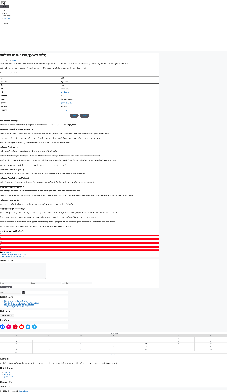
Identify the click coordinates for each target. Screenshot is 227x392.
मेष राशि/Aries (65, 92)
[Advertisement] (113, 38)
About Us (7, 372)
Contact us (7, 378)
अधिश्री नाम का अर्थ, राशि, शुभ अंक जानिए (14, 254)
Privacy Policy (8, 376)
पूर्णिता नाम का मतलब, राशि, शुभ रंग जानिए (15, 301)
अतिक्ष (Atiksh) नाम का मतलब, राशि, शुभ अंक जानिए (19, 305)
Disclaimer (7, 374)
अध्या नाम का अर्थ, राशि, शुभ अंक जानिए (13, 256)
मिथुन (62, 110)
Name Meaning (7, 252)
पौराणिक (6, 24)
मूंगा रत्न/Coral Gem (67, 103)
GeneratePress (23, 391)
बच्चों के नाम (7, 16)
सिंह (66, 110)
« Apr (112, 354)
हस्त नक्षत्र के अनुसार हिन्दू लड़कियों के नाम (16, 307)
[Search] (23, 292)
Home (5, 11)
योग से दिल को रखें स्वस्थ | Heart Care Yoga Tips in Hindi (21, 303)
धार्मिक (5, 21)
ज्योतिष (6, 13)
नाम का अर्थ (7, 18)
